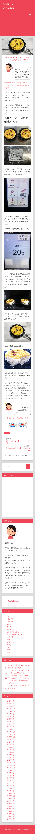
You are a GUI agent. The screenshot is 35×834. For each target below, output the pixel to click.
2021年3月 (10, 786)
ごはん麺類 (10, 622)
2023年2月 (10, 727)
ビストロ (7, 433)
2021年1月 (10, 791)
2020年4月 (10, 814)
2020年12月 (11, 793)
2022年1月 (10, 760)
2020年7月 (10, 806)
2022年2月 (10, 757)
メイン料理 (10, 637)
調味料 (9, 650)
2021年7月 (10, 775)
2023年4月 (10, 722)
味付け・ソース (12, 642)
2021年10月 (11, 768)
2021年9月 (10, 770)
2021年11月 (11, 765)
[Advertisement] (17, 26)
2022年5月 (10, 750)
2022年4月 (10, 752)
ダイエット (10, 629)
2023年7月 (10, 714)
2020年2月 (10, 819)
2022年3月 (10, 755)
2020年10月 (11, 798)
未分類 (9, 645)
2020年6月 (10, 809)
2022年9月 (10, 739)
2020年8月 (10, 804)
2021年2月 (10, 788)
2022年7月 (10, 745)
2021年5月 (10, 781)
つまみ (9, 627)
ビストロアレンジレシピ (15, 634)
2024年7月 (10, 704)
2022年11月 (11, 734)
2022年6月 (10, 747)
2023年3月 (10, 724)
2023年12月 (11, 709)
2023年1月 (10, 729)
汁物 (8, 647)
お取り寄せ (10, 619)
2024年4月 (10, 706)
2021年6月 (10, 778)
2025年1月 (10, 701)
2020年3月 (10, 816)
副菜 (8, 640)
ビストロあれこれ (13, 632)
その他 (9, 624)
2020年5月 (10, 811)
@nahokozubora (14, 601)
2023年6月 (10, 716)
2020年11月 (11, 796)
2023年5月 (10, 719)
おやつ (9, 616)
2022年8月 (10, 742)
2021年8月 (10, 773)
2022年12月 (11, 732)
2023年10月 (11, 711)
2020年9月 (10, 801)
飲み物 (9, 652)
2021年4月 (10, 783)
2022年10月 (11, 737)
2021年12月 (11, 763)
